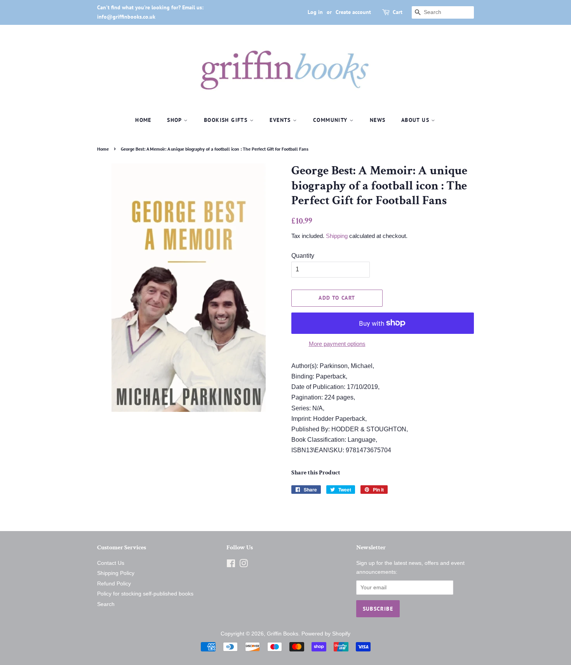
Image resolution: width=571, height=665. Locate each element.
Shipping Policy (115, 573)
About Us (416, 119)
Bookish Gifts (227, 119)
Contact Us (110, 563)
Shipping (337, 236)
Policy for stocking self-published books (145, 594)
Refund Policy (114, 584)
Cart (397, 12)
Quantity (302, 255)
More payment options (337, 343)
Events (281, 119)
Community (331, 119)
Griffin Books (282, 634)
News (378, 119)
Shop (175, 119)
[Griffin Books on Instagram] (243, 565)
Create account (353, 12)
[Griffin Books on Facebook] (230, 565)
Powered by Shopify (325, 634)
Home (143, 119)
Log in (315, 12)
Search (106, 604)
